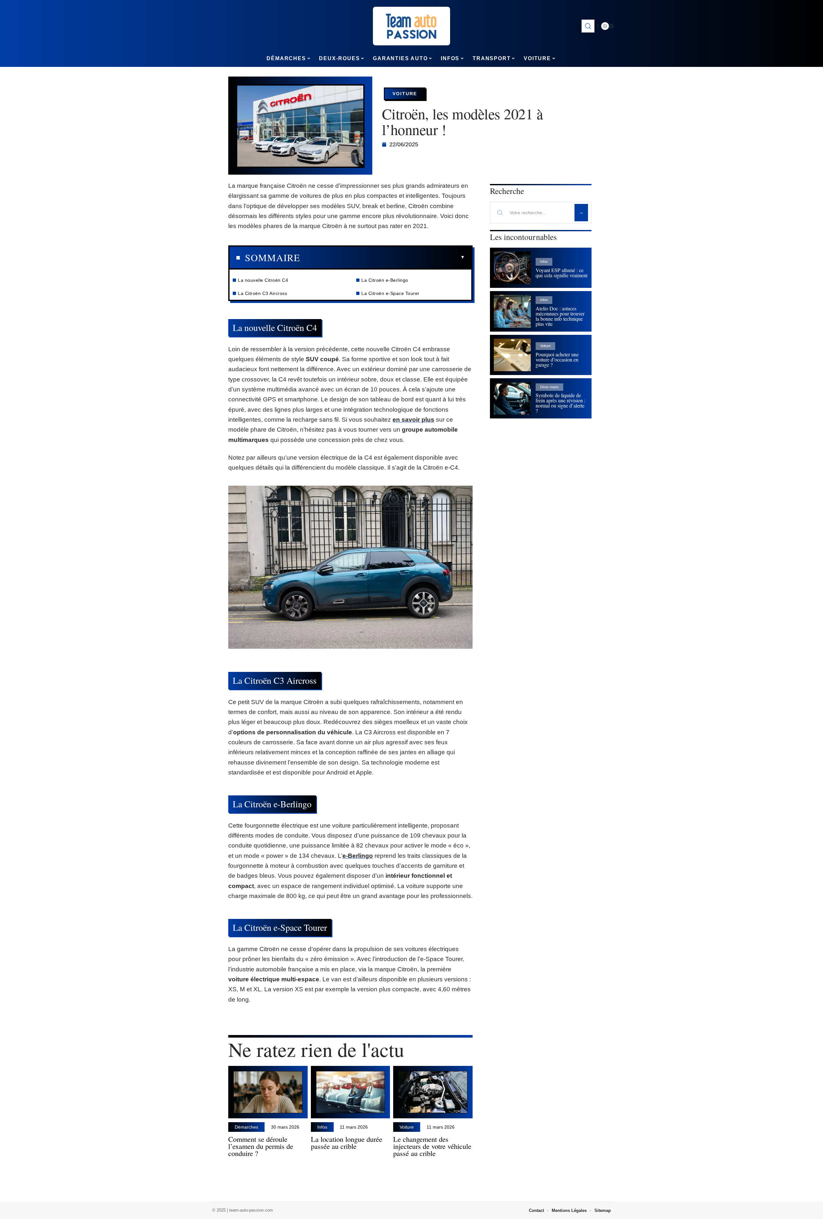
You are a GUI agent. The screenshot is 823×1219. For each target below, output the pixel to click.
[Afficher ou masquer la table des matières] (382, 257)
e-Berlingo (357, 855)
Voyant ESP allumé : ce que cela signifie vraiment (561, 273)
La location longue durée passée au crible (346, 1142)
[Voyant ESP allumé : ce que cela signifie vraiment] (512, 268)
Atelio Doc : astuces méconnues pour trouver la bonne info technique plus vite (560, 316)
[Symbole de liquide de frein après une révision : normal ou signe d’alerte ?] (512, 398)
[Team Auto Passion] (411, 26)
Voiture (405, 93)
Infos (322, 1127)
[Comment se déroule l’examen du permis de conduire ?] (268, 1092)
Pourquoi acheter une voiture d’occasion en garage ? (557, 359)
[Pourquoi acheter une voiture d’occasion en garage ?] (512, 355)
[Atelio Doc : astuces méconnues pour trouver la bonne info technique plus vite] (512, 311)
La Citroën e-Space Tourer (390, 293)
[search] (588, 26)
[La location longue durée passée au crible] (350, 1092)
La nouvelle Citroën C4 (263, 280)
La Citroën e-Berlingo (384, 280)
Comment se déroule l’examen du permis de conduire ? (260, 1146)
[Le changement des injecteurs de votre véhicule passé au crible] (433, 1092)
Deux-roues (549, 387)
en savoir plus (413, 419)
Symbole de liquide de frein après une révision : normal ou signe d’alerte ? (560, 403)
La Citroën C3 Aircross (262, 293)
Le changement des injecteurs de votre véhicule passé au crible (432, 1146)
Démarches (246, 1127)
